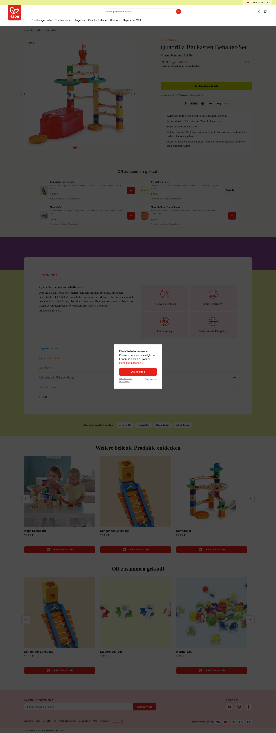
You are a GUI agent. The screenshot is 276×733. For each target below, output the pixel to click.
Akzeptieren (138, 371)
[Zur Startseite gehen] (14, 12)
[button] (257, 2)
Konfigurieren (151, 379)
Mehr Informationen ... (131, 363)
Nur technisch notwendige (125, 380)
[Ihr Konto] (259, 11)
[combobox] (139, 11)
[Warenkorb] (265, 11)
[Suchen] (178, 11)
